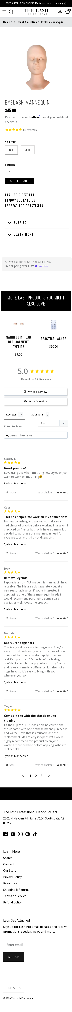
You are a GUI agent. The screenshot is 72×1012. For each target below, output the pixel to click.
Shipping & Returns (16, 889)
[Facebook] (5, 834)
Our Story (9, 870)
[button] (59, 492)
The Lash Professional (22, 998)
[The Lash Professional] (36, 12)
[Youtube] (13, 834)
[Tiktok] (35, 834)
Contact (8, 864)
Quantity (10, 165)
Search (7, 858)
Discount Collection (25, 22)
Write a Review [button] (37, 392)
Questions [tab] (37, 414)
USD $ (10, 988)
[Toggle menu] (4, 11)
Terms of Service (14, 896)
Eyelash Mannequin (52, 22)
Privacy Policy (12, 877)
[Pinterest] (27, 834)
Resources (10, 883)
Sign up (13, 956)
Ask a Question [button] (37, 401)
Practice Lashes (53, 339)
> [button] (49, 775)
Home (6, 22)
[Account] (58, 11)
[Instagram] (20, 834)
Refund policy (12, 902)
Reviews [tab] (11, 414)
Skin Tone (10, 142)
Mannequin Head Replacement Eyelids (18, 342)
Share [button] (12, 492)
